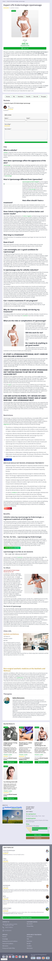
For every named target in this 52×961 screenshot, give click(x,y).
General (4, 936)
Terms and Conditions (7, 943)
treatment (25, 315)
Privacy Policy (30, 926)
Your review (8, 129)
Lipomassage (7, 165)
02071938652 (29, 811)
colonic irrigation (27, 216)
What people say (9, 847)
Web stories (5, 946)
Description (29, 936)
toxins (39, 73)
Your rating (8, 124)
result (9, 384)
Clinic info (35, 96)
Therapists (43, 96)
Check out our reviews (26, 917)
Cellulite (6, 152)
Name (6, 118)
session (40, 87)
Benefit (28, 943)
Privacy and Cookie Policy (8, 948)
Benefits (28, 96)
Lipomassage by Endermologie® (30, 181)
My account (29, 923)
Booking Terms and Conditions (9, 941)
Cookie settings (4, 959)
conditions (14, 492)
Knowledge (5, 939)
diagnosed (6, 424)
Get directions (37, 838)
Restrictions (20, 96)
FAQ (14, 96)
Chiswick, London (8, 754)
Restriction (29, 941)
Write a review (37, 835)
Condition (29, 946)
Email (28, 118)
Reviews (8, 96)
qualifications (20, 677)
